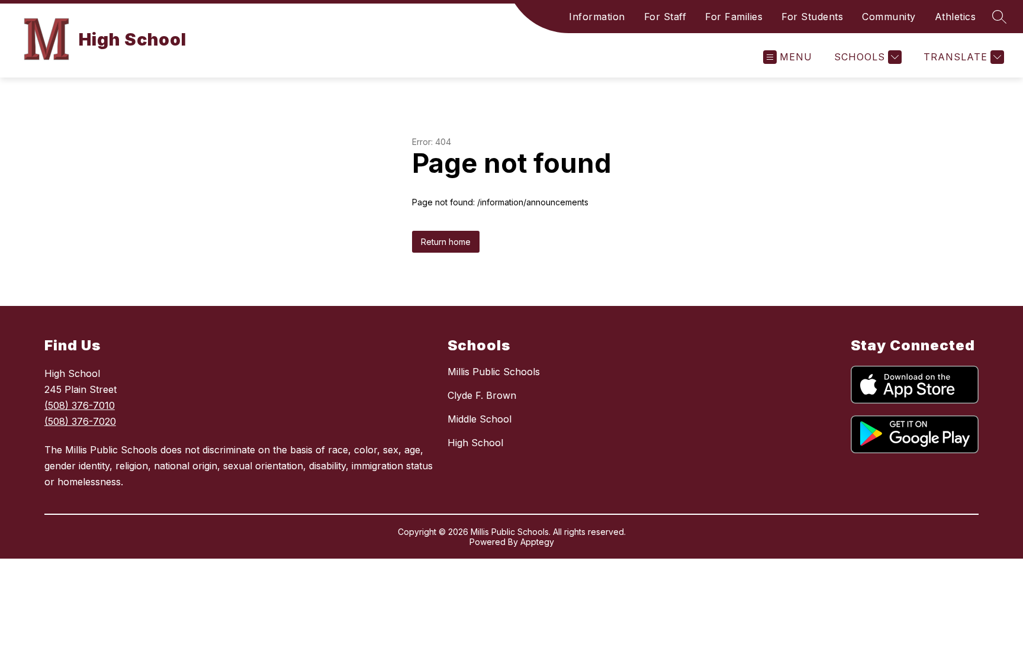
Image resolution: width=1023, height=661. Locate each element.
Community (889, 16)
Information (597, 16)
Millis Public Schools (494, 372)
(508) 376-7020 (80, 421)
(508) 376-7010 (79, 405)
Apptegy (537, 542)
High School (475, 443)
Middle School (479, 419)
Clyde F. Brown (482, 395)
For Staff (665, 16)
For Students (812, 16)
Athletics (955, 16)
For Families (734, 16)
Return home (446, 242)
